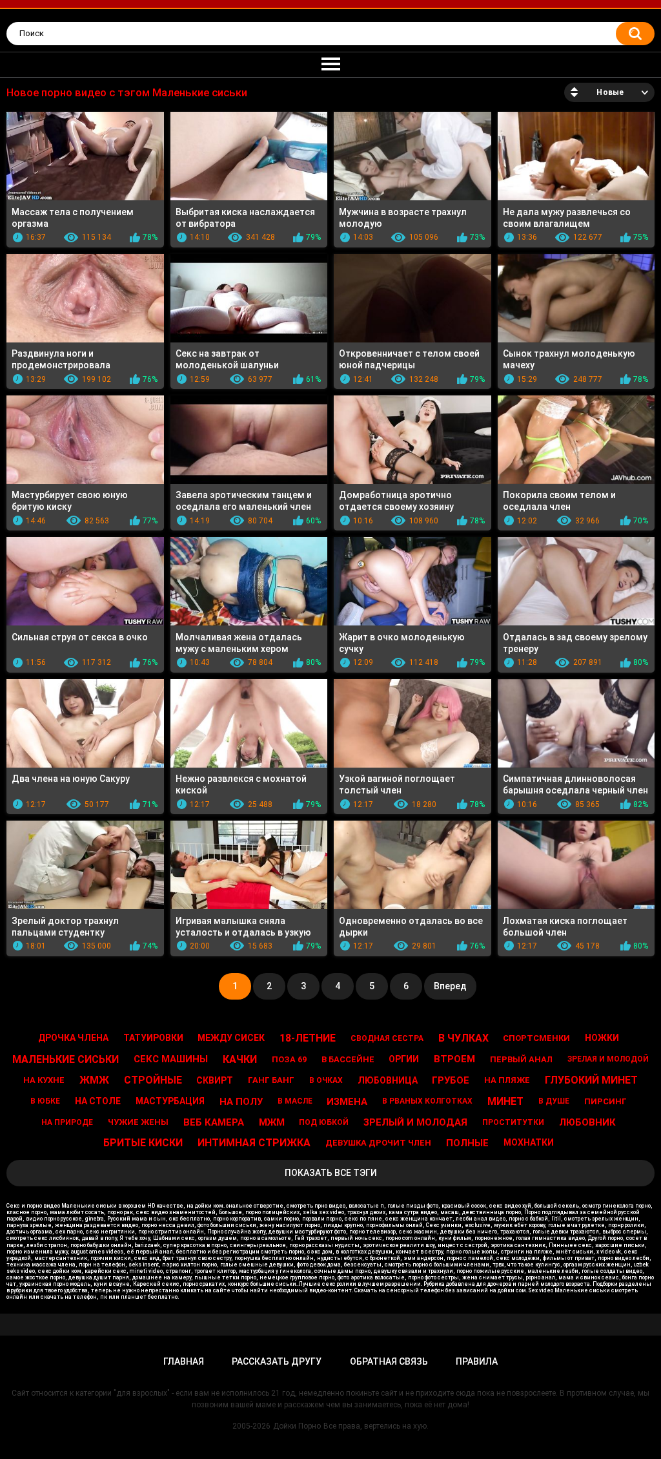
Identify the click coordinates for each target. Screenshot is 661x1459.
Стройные (153, 1080)
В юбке (45, 1101)
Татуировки (153, 1038)
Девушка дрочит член (378, 1143)
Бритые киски (143, 1143)
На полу (241, 1101)
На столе (98, 1101)
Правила (477, 1361)
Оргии (404, 1059)
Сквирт (214, 1080)
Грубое (450, 1080)
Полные (467, 1143)
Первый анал (521, 1059)
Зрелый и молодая (415, 1122)
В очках (326, 1080)
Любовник (587, 1122)
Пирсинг (605, 1101)
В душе (553, 1101)
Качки (240, 1059)
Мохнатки (528, 1142)
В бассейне (347, 1059)
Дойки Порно (297, 1426)
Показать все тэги (331, 1173)
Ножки (602, 1038)
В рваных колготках (427, 1101)
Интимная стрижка (254, 1143)
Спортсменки (536, 1038)
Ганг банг (271, 1080)
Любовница (388, 1080)
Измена (347, 1101)
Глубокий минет (591, 1080)
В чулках (463, 1038)
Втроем (454, 1059)
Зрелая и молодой (608, 1059)
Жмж (94, 1080)
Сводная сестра (387, 1038)
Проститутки (513, 1122)
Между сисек (231, 1038)
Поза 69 (289, 1059)
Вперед (450, 986)
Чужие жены (138, 1122)
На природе (67, 1122)
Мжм (272, 1122)
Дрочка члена (73, 1038)
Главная (183, 1361)
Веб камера (213, 1122)
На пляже (507, 1080)
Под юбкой (324, 1122)
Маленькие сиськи (65, 1059)
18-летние (308, 1038)
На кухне (44, 1080)
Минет (505, 1101)
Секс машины (171, 1059)
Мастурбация (170, 1101)
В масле (295, 1101)
